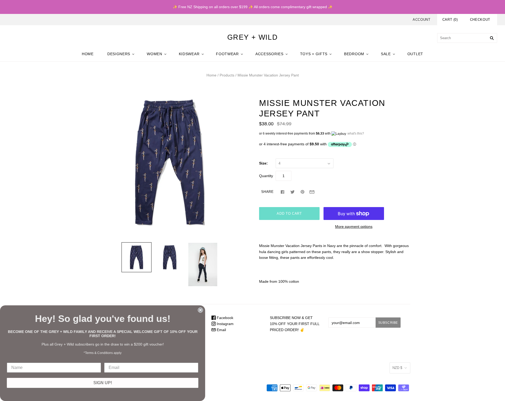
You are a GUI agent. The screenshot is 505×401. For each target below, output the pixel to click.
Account (422, 20)
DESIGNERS (118, 54)
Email (221, 330)
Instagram (225, 324)
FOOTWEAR (227, 54)
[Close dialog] (200, 310)
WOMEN (154, 54)
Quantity (266, 176)
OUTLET (415, 54)
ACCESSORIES (269, 54)
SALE (386, 54)
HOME (88, 54)
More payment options (353, 226)
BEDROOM (354, 54)
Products (227, 75)
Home (211, 75)
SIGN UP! (102, 383)
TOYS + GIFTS (313, 54)
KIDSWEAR (189, 54)
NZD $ (397, 368)
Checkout (480, 20)
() (450, 20)
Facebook (224, 318)
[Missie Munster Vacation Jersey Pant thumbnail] (137, 257)
